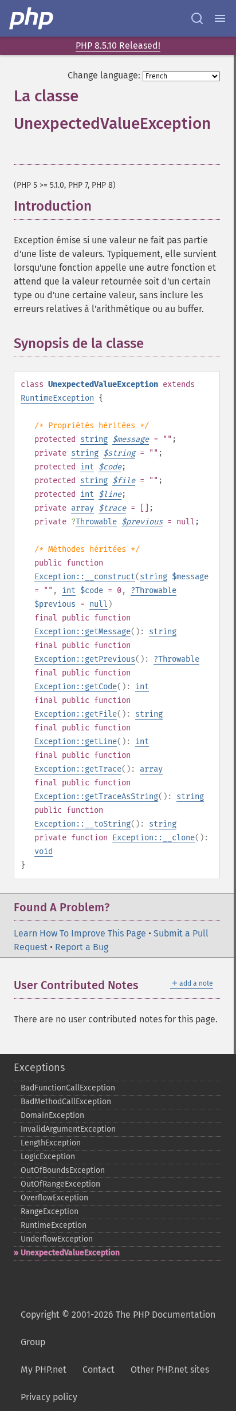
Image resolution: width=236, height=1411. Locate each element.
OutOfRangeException (60, 1184)
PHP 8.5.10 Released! (118, 45)
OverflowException (54, 1198)
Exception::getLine (75, 741)
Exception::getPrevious (84, 659)
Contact (98, 1369)
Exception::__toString (82, 824)
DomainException (52, 1115)
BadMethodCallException (66, 1101)
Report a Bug (81, 947)
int (87, 467)
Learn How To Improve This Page (80, 933)
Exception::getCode (75, 686)
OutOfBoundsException (63, 1170)
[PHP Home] (32, 18)
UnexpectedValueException (70, 1253)
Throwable (96, 522)
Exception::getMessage (82, 632)
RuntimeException (57, 398)
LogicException (48, 1156)
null (98, 604)
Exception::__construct (84, 577)
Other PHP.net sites (170, 1369)
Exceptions (39, 1067)
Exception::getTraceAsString (96, 796)
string (94, 439)
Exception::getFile (75, 714)
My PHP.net (43, 1369)
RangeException (49, 1211)
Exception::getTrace (77, 769)
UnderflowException (57, 1239)
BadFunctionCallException (68, 1088)
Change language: (104, 75)
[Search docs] (197, 18)
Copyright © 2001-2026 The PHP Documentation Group (118, 1328)
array (82, 508)
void (43, 851)
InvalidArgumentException (68, 1129)
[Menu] (220, 18)
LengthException (51, 1143)
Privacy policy (49, 1397)
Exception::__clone (153, 838)
